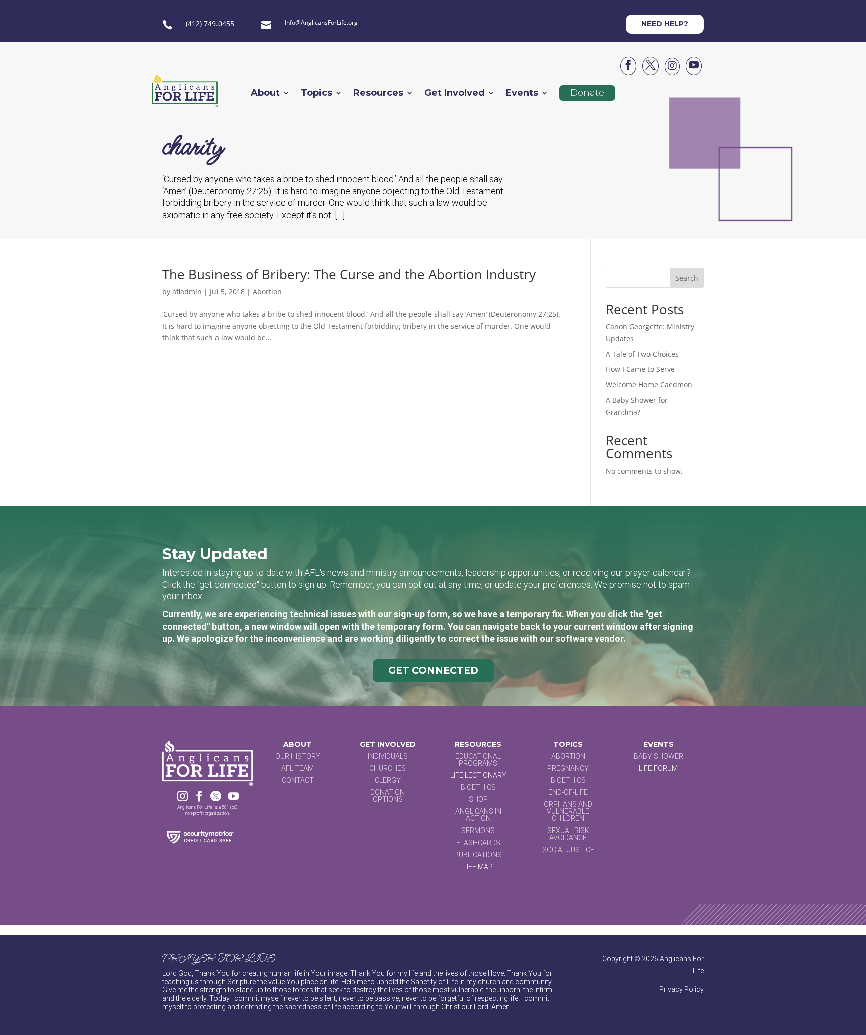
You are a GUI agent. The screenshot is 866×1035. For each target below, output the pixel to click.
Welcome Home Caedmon (649, 384)
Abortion (267, 291)
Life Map (478, 867)
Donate (587, 92)
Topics (316, 93)
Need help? (664, 23)
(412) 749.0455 (210, 23)
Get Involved (454, 93)
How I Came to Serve (640, 369)
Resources (378, 93)
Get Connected (433, 670)
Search (686, 278)
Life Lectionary (478, 775)
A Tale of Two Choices (642, 354)
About (265, 93)
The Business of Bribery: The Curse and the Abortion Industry (349, 274)
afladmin (187, 291)
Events (522, 93)
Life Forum (658, 768)
